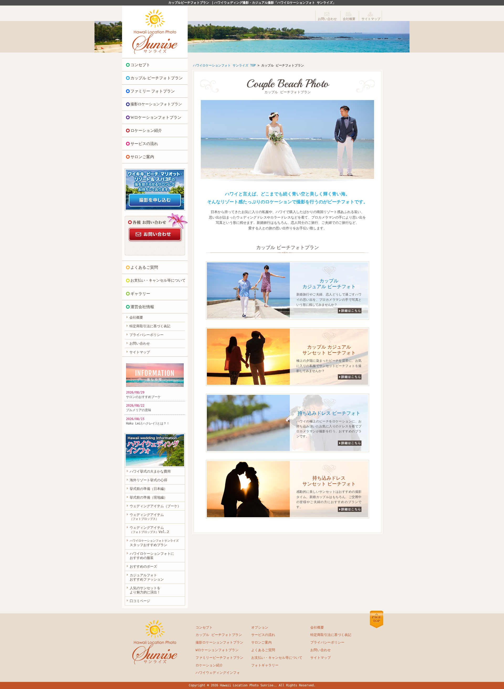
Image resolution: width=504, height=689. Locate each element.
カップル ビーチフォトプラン (156, 78)
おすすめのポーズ (143, 566)
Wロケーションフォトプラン (155, 117)
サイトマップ (370, 19)
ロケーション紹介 (146, 130)
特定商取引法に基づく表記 (149, 326)
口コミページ (140, 601)
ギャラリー (140, 294)
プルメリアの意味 (138, 410)
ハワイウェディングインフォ (218, 673)
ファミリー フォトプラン (152, 91)
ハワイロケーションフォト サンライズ (155, 32)
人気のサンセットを (145, 590)
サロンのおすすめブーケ (143, 397)
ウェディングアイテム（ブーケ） (155, 506)
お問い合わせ (327, 19)
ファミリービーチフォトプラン (219, 658)
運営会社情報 (142, 307)
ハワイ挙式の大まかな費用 (150, 471)
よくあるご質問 (144, 267)
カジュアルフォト (147, 577)
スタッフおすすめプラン (154, 543)
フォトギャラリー (265, 665)
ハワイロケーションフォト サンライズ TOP (224, 65)
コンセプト (140, 65)
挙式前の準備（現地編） (148, 497)
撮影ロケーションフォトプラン (156, 104)
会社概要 (349, 19)
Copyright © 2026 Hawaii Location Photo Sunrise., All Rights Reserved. (252, 685)
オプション (259, 627)
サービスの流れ (144, 144)
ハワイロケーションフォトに (152, 556)
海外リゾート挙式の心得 (148, 480)
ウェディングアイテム (147, 517)
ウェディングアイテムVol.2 (149, 530)
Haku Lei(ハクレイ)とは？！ (148, 423)
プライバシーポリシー (146, 335)
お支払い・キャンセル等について (158, 280)
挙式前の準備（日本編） (148, 489)
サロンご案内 (142, 157)
